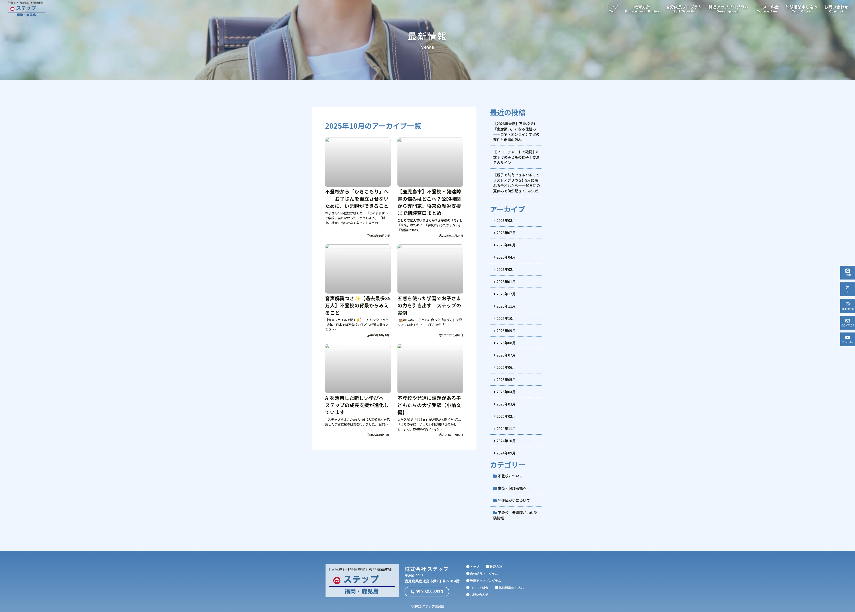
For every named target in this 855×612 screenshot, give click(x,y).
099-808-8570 (429, 591)
